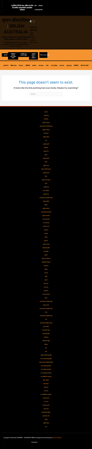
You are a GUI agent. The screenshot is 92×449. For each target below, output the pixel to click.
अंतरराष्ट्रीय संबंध (46, 330)
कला (46, 351)
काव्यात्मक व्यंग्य (46, 405)
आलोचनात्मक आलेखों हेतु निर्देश (46, 362)
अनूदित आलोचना (46, 129)
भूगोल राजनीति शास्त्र (46, 169)
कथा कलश (41, 65)
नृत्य (46, 319)
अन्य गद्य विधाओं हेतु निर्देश (46, 358)
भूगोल (46, 183)
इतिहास (46, 344)
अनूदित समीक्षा (46, 201)
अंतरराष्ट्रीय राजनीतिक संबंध (46, 126)
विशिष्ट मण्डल (14, 65)
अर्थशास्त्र (46, 337)
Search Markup (57, 437)
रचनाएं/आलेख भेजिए (38, 9)
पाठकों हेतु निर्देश (46, 333)
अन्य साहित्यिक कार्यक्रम (46, 376)
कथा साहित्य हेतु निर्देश (46, 366)
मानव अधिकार (46, 190)
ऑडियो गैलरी (46, 423)
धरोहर (46, 298)
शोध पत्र (21, 65)
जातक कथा (46, 408)
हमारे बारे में (6, 65)
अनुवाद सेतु (68, 65)
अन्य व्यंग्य (46, 391)
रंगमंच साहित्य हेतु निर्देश (46, 212)
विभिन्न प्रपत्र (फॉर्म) (45, 55)
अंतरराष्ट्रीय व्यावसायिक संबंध (46, 197)
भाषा (46, 140)
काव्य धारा (62, 65)
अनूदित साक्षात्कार (46, 215)
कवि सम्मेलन (46, 383)
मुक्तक (46, 255)
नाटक (46, 312)
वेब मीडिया (46, 119)
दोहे (46, 348)
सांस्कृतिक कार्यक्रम (46, 262)
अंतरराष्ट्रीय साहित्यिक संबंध (46, 323)
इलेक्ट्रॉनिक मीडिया (46, 412)
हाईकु (46, 276)
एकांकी (46, 419)
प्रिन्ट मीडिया (46, 380)
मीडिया (46, 205)
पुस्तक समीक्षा (46, 326)
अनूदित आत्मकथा (46, 122)
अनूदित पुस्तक (46, 172)
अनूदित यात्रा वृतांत (46, 180)
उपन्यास (46, 233)
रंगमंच (47, 65)
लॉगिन (35, 5)
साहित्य (46, 269)
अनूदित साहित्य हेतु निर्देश (46, 355)
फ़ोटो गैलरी (46, 133)
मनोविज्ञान (46, 147)
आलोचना (34, 65)
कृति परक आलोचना (46, 258)
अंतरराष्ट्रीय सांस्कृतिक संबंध (46, 315)
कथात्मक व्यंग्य (46, 226)
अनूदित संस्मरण (46, 208)
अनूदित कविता (46, 137)
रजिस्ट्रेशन (40, 5)
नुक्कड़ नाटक (46, 305)
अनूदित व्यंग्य (46, 194)
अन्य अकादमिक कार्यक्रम (46, 373)
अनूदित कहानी (46, 144)
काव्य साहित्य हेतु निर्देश (46, 369)
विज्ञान (46, 155)
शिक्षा (46, 176)
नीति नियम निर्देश (46, 341)
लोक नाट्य (46, 283)
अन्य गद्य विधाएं (54, 65)
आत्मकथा (46, 230)
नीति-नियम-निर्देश (84, 65)
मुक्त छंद (46, 240)
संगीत (46, 162)
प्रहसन (46, 112)
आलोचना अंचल (46, 244)
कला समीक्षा (46, 251)
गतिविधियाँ (27, 65)
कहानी (46, 280)
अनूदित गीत (46, 151)
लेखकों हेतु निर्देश (46, 248)
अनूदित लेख (46, 187)
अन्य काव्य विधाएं (46, 219)
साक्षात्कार (46, 290)
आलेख (46, 237)
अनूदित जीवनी (46, 158)
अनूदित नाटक (46, 165)
